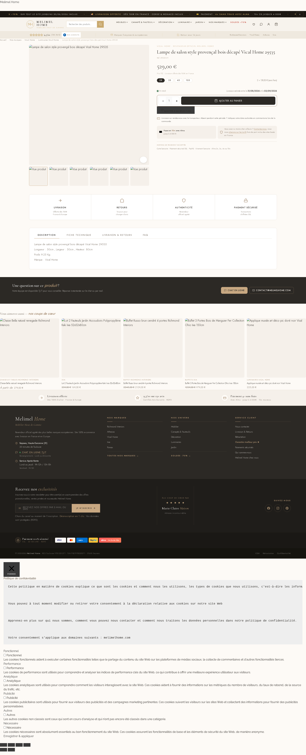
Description (47, 235)
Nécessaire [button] (11, 723)
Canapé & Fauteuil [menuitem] (142, 22)
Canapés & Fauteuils (180, 431)
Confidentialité (284, 553)
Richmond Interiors (238, 35)
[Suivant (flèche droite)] (11, 749)
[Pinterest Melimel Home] (287, 508)
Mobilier (174, 426)
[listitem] (38, 176)
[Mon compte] (268, 24)
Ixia (274, 35)
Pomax (110, 447)
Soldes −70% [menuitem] (238, 22)
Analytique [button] (11, 676)
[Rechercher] (100, 24)
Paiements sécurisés (244, 447)
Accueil (3, 39)
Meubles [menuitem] (121, 22)
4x (178, 80)
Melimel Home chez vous (246, 457)
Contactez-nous (260, 128)
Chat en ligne (236, 290)
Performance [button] (12, 663)
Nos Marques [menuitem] (217, 22)
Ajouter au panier (230, 100)
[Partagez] (19, 745)
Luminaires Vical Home (48, 39)
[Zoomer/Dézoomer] (3, 745)
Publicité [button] (9, 693)
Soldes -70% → (181, 455)
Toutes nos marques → (123, 455)
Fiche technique (79, 235)
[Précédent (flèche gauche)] (3, 749)
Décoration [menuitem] (165, 22)
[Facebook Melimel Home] (268, 508)
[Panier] (276, 24)
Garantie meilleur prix (246, 442)
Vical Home (254, 35)
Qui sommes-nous (243, 452)
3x (169, 80)
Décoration (176, 437)
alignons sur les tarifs (237, 132)
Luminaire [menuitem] (184, 22)
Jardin (173, 447)
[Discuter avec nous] (261, 24)
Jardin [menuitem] (199, 22)
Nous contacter (242, 426)
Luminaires (176, 442)
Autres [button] (8, 710)
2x (160, 80)
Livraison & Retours (117, 235)
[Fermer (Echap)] (26, 745)
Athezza (266, 35)
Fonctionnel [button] (11, 651)
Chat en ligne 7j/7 (34, 452)
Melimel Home (9, 2)
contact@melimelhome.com (273, 290)
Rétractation (240, 437)
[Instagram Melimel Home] (278, 508)
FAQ (145, 235)
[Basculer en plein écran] (11, 745)
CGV (258, 553)
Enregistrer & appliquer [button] (19, 736)
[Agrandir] (143, 160)
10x (188, 80)
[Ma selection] (253, 24)
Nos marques (15, 39)
